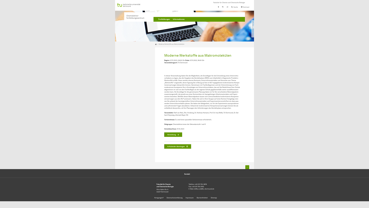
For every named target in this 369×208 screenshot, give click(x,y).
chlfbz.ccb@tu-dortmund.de (204, 189)
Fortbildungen (164, 19)
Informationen (179, 19)
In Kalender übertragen (176, 146)
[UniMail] (227, 7)
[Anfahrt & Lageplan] (218, 7)
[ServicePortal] (222, 7)
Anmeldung (171, 135)
